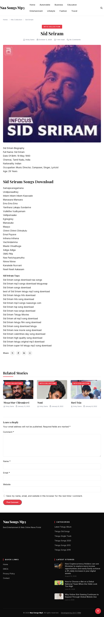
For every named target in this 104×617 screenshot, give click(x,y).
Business (59, 5)
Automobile (45, 5)
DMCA (5, 569)
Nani (40, 402)
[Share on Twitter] (12, 353)
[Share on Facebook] (18, 353)
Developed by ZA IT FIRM (71, 613)
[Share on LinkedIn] (24, 353)
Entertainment (36, 11)
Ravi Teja (76, 402)
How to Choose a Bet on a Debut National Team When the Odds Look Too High (81, 583)
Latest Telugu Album (63, 527)
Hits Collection (16, 20)
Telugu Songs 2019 (63, 550)
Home (32, 5)
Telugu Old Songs (62, 531)
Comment (8, 432)
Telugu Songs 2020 (63, 541)
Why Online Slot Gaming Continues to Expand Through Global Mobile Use (82, 595)
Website (7, 484)
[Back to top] (98, 611)
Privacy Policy (9, 574)
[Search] (101, 7)
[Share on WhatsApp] (30, 353)
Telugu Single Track (63, 536)
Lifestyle (51, 11)
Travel (74, 11)
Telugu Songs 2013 (63, 545)
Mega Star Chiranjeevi (16, 402)
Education (72, 5)
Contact (6, 578)
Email (6, 473)
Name (7, 461)
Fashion (63, 11)
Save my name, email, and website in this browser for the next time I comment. (44, 496)
